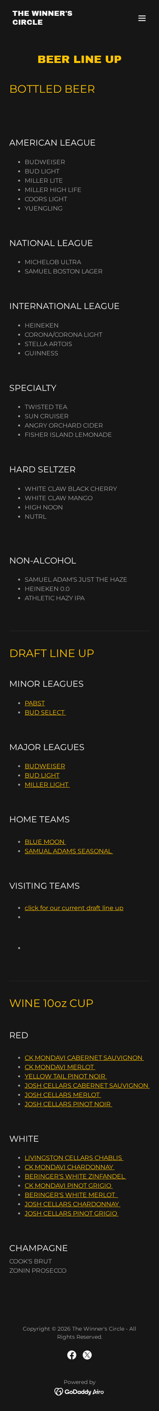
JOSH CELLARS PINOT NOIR (68, 1104)
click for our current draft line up (74, 908)
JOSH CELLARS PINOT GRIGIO (71, 1213)
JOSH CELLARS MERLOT (63, 1095)
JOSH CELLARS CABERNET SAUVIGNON (87, 1085)
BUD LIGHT (42, 775)
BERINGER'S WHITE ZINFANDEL (75, 1176)
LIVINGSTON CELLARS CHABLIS (74, 1157)
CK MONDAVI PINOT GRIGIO (69, 1185)
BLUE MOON (45, 842)
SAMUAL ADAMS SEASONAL (69, 851)
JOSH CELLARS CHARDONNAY (72, 1204)
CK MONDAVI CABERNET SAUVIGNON (84, 1057)
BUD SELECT (45, 712)
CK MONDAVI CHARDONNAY (70, 1167)
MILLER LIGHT (47, 784)
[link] (58, 22)
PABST (35, 703)
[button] (142, 18)
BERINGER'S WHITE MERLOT (71, 1195)
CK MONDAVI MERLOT (60, 1067)
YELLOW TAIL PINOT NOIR (66, 1076)
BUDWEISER (45, 766)
